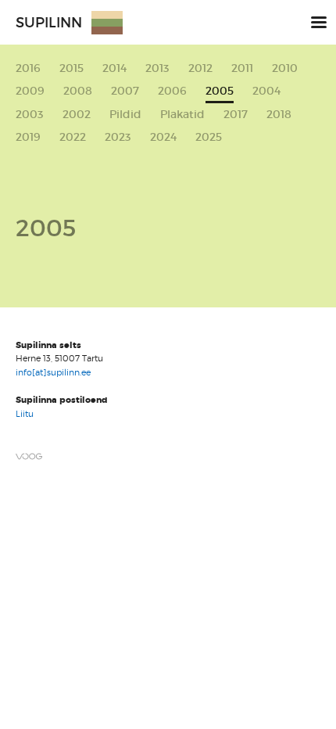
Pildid (125, 114)
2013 (157, 68)
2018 (278, 114)
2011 (242, 68)
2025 (208, 137)
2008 (77, 91)
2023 (118, 137)
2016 (28, 68)
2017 (235, 114)
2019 (28, 137)
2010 (285, 68)
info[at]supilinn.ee (54, 372)
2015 (71, 68)
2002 (77, 114)
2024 (163, 137)
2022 (72, 137)
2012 (200, 68)
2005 (220, 91)
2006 (172, 91)
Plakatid (182, 114)
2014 (114, 68)
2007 (125, 91)
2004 (266, 91)
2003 (30, 114)
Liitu (25, 413)
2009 (30, 91)
